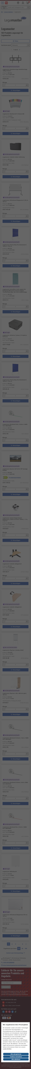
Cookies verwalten (16, 1057)
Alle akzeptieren (16, 1054)
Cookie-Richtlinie (7, 1049)
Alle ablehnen (16, 1059)
